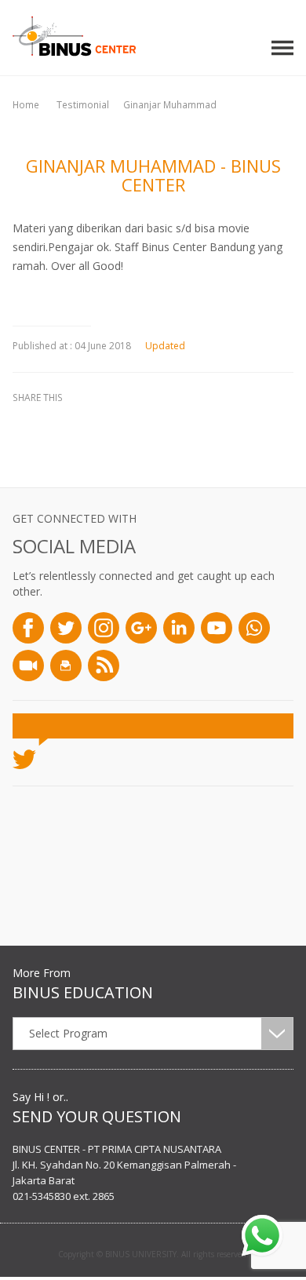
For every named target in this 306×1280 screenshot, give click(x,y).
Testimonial (82, 104)
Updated (165, 345)
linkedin (106, 424)
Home (26, 104)
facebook (28, 424)
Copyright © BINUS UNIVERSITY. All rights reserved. (153, 1254)
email (146, 424)
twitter (67, 424)
